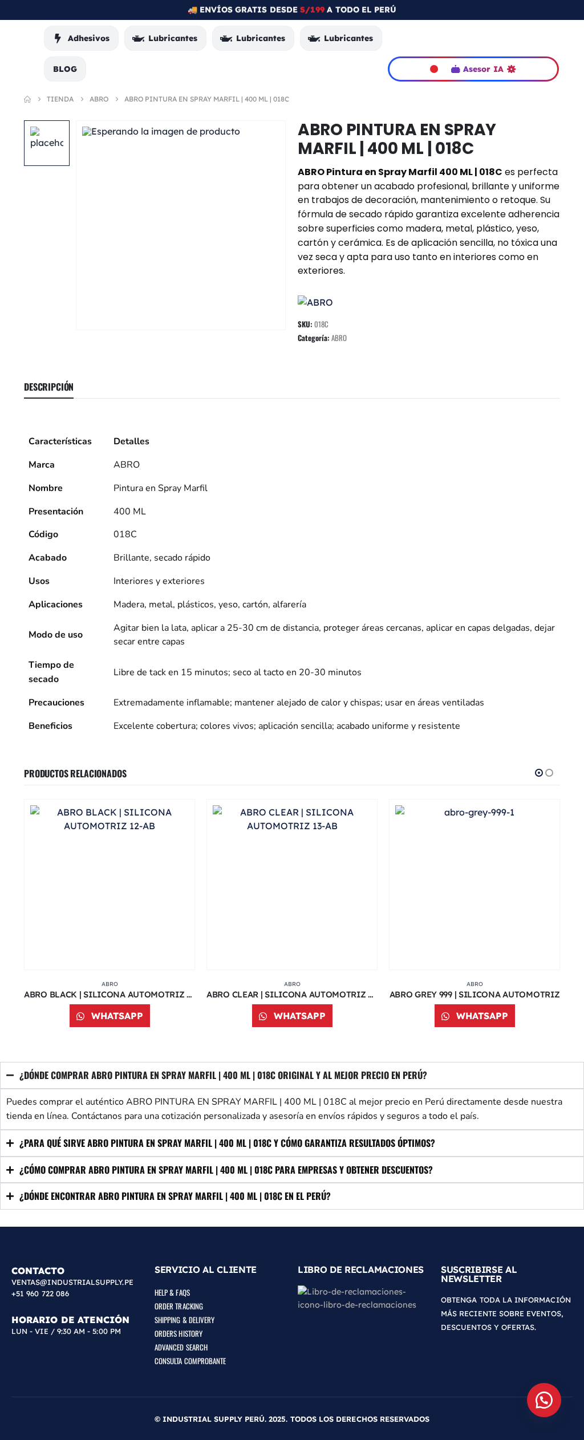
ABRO (339, 337)
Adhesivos (89, 38)
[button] (539, 773)
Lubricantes (172, 38)
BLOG (65, 69)
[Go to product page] (109, 885)
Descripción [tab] (49, 387)
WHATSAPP (115, 1015)
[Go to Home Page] (27, 99)
